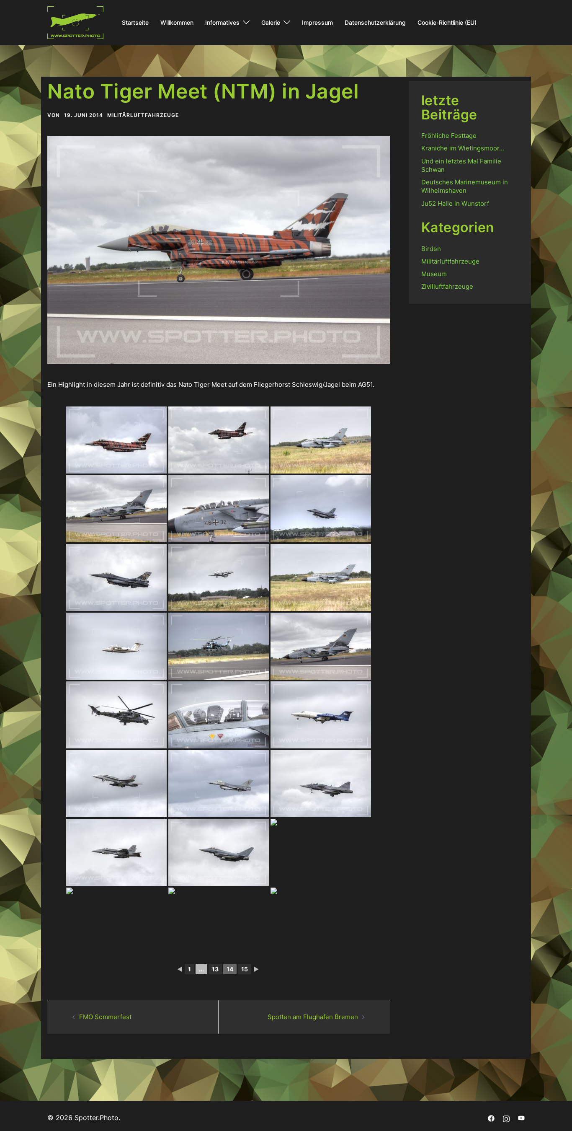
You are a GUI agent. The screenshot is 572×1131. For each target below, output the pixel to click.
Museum (434, 274)
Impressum (317, 22)
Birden (431, 249)
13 (215, 969)
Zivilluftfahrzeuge (447, 286)
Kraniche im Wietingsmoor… (462, 148)
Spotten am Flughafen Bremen (313, 1017)
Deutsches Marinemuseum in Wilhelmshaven (464, 186)
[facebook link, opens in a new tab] (491, 1117)
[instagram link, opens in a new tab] (506, 1117)
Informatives (222, 22)
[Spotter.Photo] (75, 22)
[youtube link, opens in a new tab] (521, 1117)
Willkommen (176, 22)
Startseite (135, 22)
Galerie (270, 22)
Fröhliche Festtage (449, 136)
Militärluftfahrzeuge (143, 115)
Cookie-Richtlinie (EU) (447, 22)
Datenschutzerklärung (375, 22)
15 (244, 969)
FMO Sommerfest (105, 1017)
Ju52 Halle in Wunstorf (455, 203)
